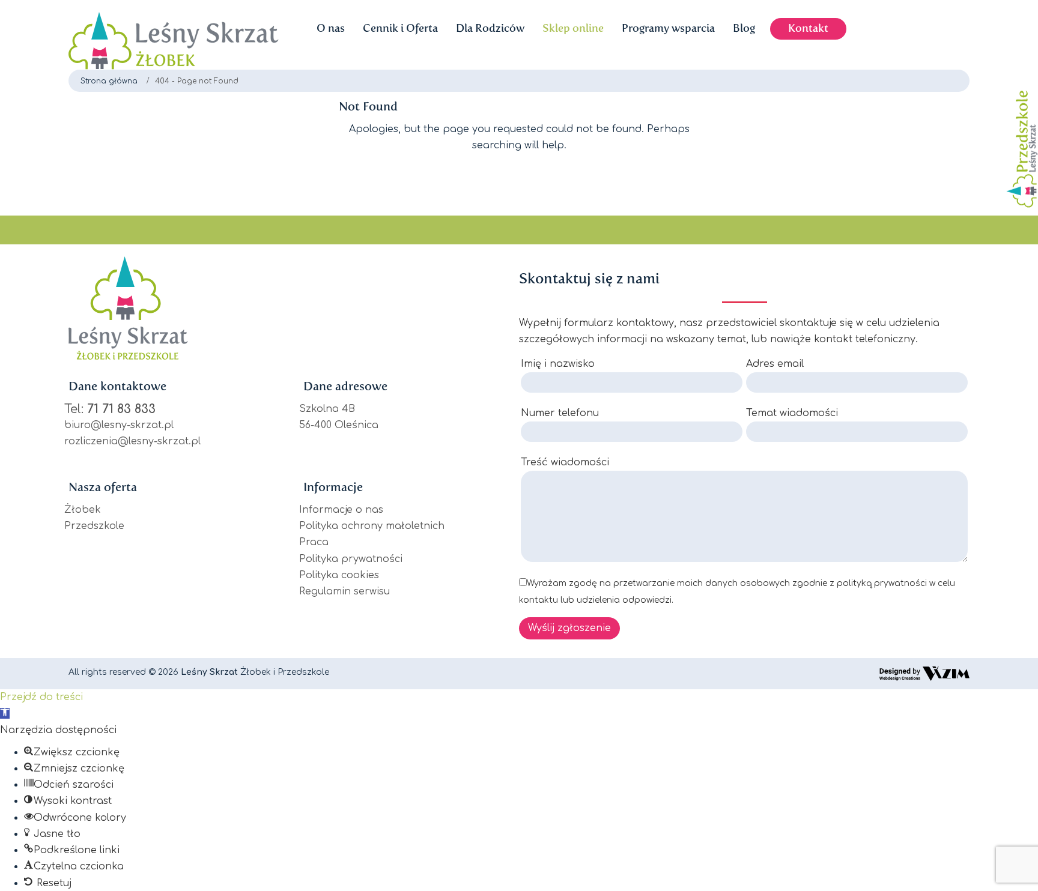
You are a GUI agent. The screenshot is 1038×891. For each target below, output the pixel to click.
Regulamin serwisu (344, 591)
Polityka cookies (339, 575)
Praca (314, 542)
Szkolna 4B (327, 408)
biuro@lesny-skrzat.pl (119, 425)
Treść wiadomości (565, 462)
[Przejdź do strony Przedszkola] (1019, 153)
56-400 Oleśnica (338, 425)
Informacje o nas (341, 509)
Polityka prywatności (350, 559)
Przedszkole (94, 526)
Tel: (110, 409)
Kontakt (808, 28)
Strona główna (109, 81)
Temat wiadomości (792, 413)
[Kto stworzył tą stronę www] (924, 673)
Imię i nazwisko (558, 363)
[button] (5, 713)
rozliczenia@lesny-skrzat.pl (132, 441)
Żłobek (82, 509)
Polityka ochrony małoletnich (372, 526)
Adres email (775, 363)
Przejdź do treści (41, 697)
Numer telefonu (560, 413)
